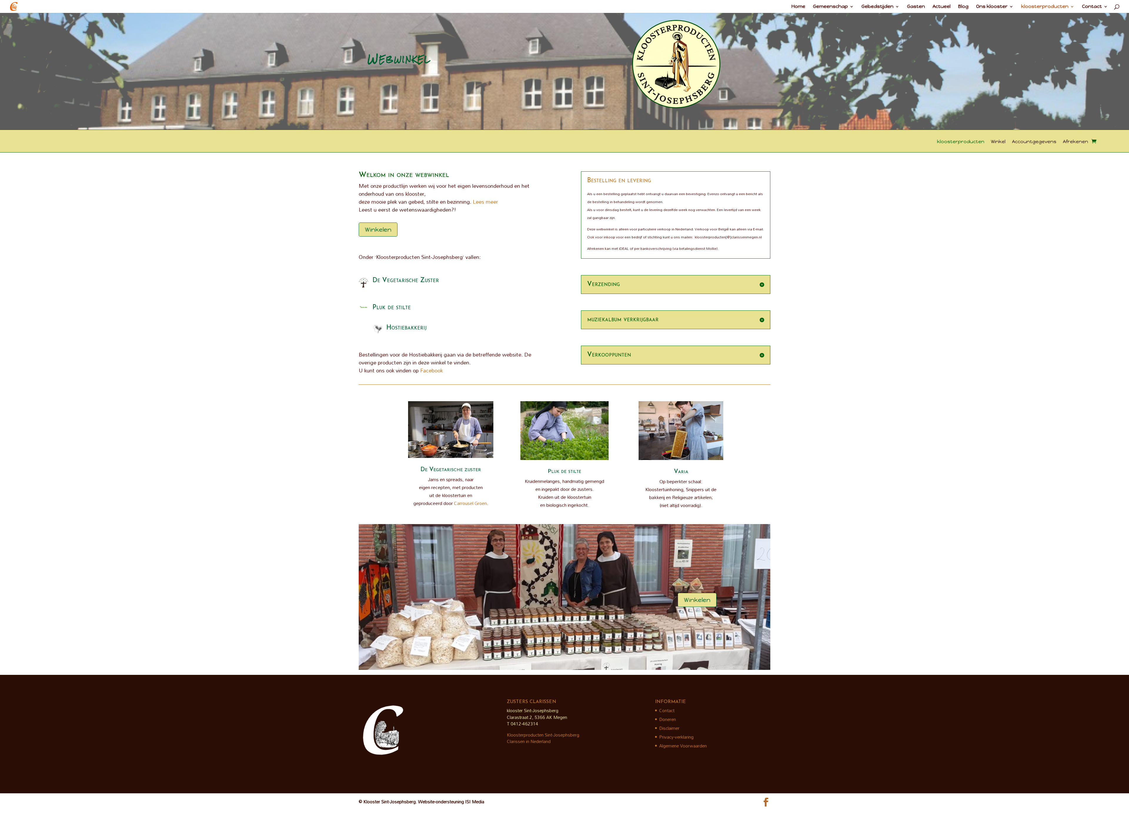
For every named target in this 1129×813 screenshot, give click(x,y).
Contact (1092, 6)
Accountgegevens (1034, 142)
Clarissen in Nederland (529, 741)
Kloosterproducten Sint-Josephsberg (543, 734)
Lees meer (485, 201)
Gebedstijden (877, 6)
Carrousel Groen (470, 503)
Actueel (942, 6)
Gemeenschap (830, 6)
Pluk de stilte (392, 307)
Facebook (431, 370)
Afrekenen (1075, 142)
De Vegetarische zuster (450, 470)
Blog (963, 6)
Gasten (916, 6)
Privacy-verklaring (676, 736)
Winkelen (378, 229)
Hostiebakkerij (406, 327)
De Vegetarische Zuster (406, 280)
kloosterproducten (1044, 6)
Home (798, 6)
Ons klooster (992, 6)
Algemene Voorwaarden (683, 745)
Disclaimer (669, 728)
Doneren (667, 719)
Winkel (998, 142)
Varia (681, 472)
